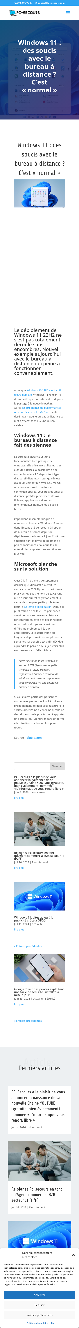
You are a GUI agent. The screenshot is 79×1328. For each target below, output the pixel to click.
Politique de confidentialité (40, 1323)
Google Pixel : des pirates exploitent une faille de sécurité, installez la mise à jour (39, 992)
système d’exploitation (37, 606)
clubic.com (34, 738)
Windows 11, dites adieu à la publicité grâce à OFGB (33, 918)
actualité (37, 924)
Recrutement (40, 862)
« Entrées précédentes (28, 946)
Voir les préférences (40, 1315)
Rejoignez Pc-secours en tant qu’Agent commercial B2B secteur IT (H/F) (39, 856)
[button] (73, 1255)
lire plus (19, 797)
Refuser (39, 1305)
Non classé (38, 792)
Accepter (39, 1295)
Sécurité (50, 998)
